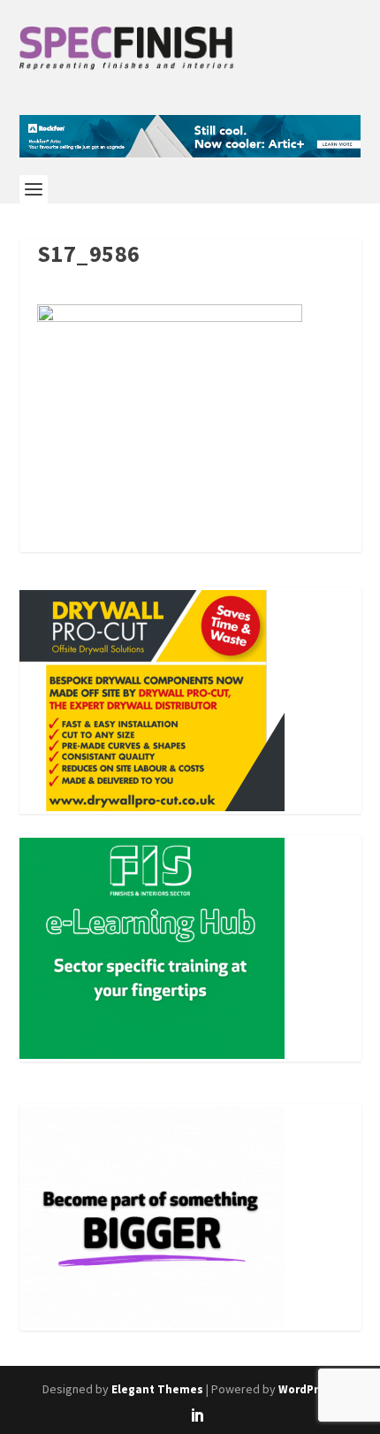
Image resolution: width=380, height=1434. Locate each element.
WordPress (308, 1389)
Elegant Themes (157, 1389)
